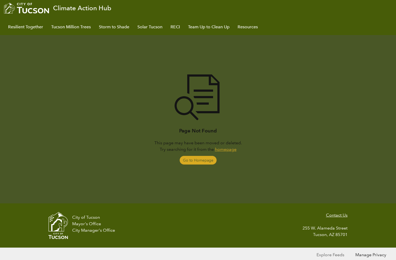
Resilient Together (25, 26)
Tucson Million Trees (71, 26)
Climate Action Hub (82, 8)
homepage (226, 149)
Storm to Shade (114, 26)
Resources (248, 26)
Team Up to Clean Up (209, 26)
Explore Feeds (330, 254)
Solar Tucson (149, 26)
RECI (175, 26)
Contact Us (337, 215)
